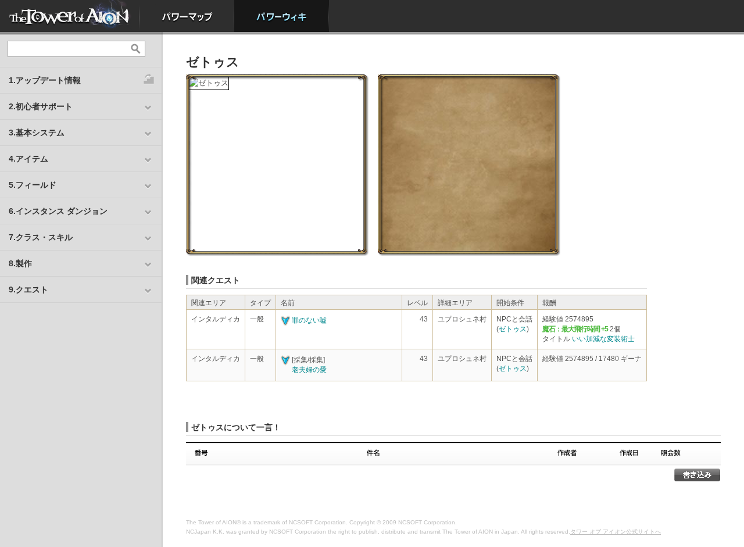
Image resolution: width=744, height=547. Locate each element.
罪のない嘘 (309, 320)
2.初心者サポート (41, 106)
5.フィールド (32, 185)
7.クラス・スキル (41, 237)
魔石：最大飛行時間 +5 (575, 329)
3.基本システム (37, 132)
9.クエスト (28, 289)
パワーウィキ (281, 16)
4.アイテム (28, 158)
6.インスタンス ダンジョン (58, 211)
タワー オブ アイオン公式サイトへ (615, 531)
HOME (70, 16)
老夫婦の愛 (309, 370)
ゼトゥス (513, 329)
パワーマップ (187, 16)
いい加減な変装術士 (603, 339)
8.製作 (20, 263)
